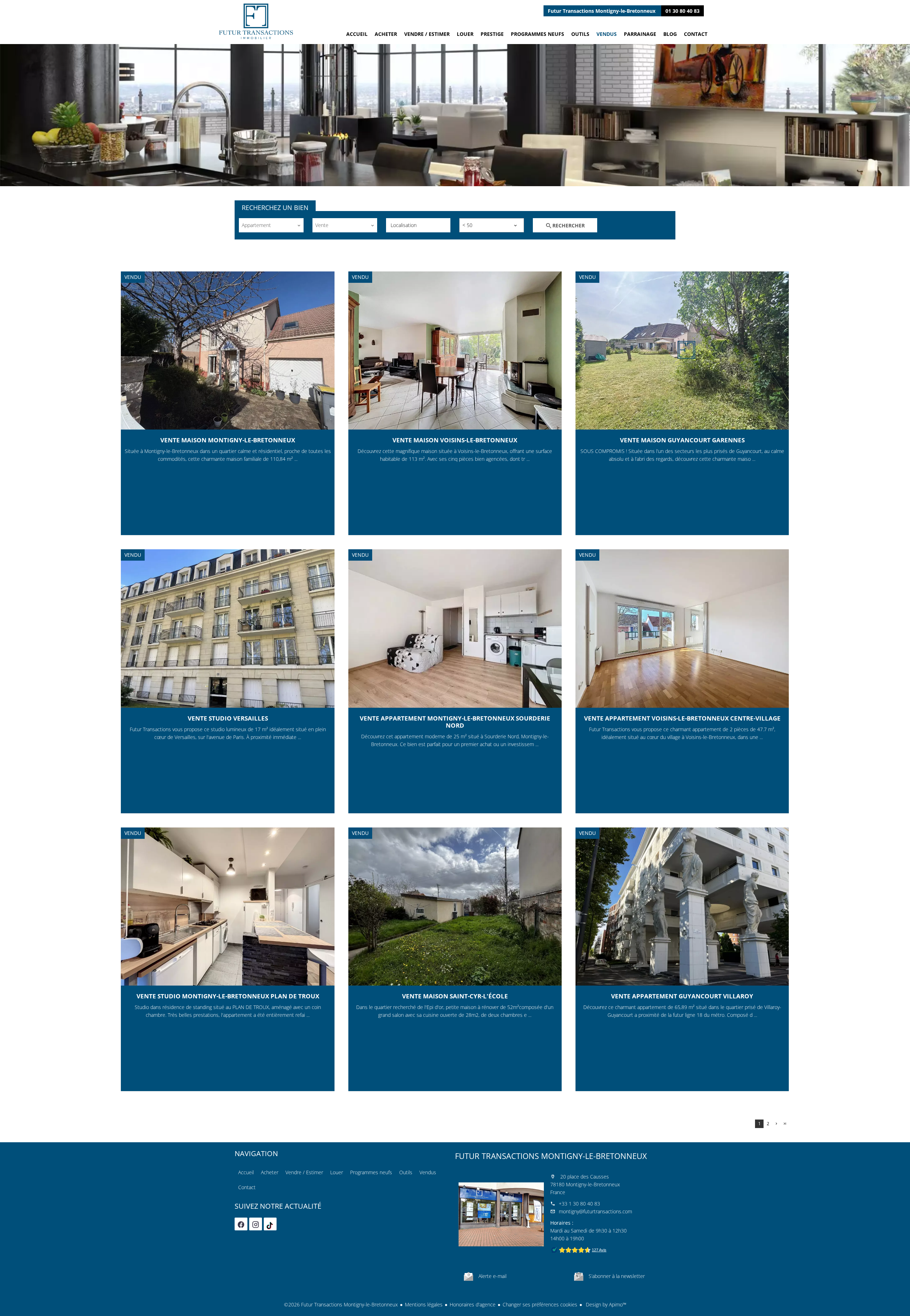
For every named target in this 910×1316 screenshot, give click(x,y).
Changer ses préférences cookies (540, 1304)
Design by (605, 1304)
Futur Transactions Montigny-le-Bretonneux (551, 1155)
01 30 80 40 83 (682, 10)
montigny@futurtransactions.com (595, 1211)
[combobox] (271, 225)
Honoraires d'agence (473, 1304)
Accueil (256, 21)
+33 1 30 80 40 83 (579, 1203)
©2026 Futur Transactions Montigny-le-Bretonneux (341, 1304)
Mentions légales (424, 1304)
